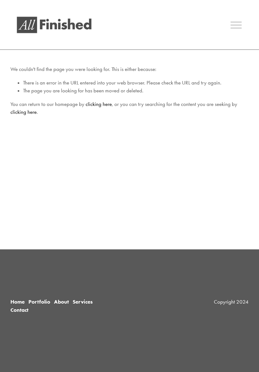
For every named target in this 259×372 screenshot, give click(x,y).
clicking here (99, 104)
